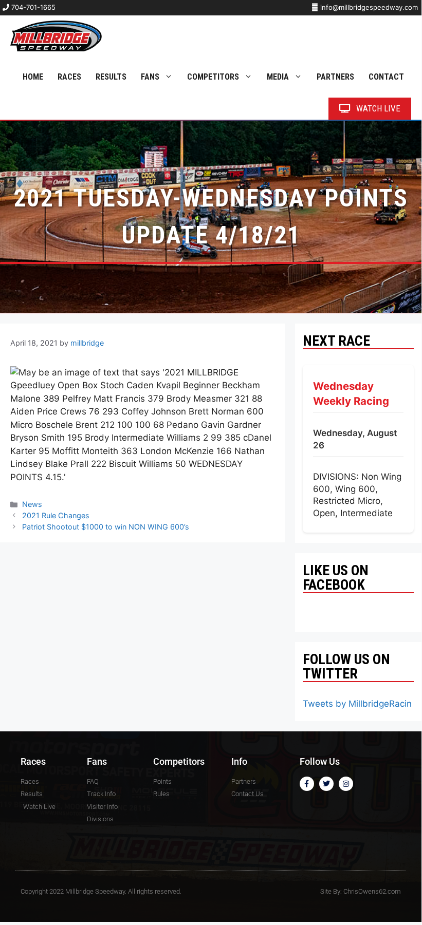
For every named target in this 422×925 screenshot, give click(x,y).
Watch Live (377, 108)
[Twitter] (326, 784)
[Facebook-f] (307, 784)
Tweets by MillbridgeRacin (357, 704)
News (32, 504)
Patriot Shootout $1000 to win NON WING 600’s (105, 526)
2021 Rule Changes (55, 515)
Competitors (213, 77)
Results (111, 77)
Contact (386, 77)
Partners (335, 77)
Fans (150, 77)
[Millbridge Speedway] (56, 35)
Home (33, 77)
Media (278, 77)
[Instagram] (346, 784)
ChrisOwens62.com (372, 891)
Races (69, 77)
